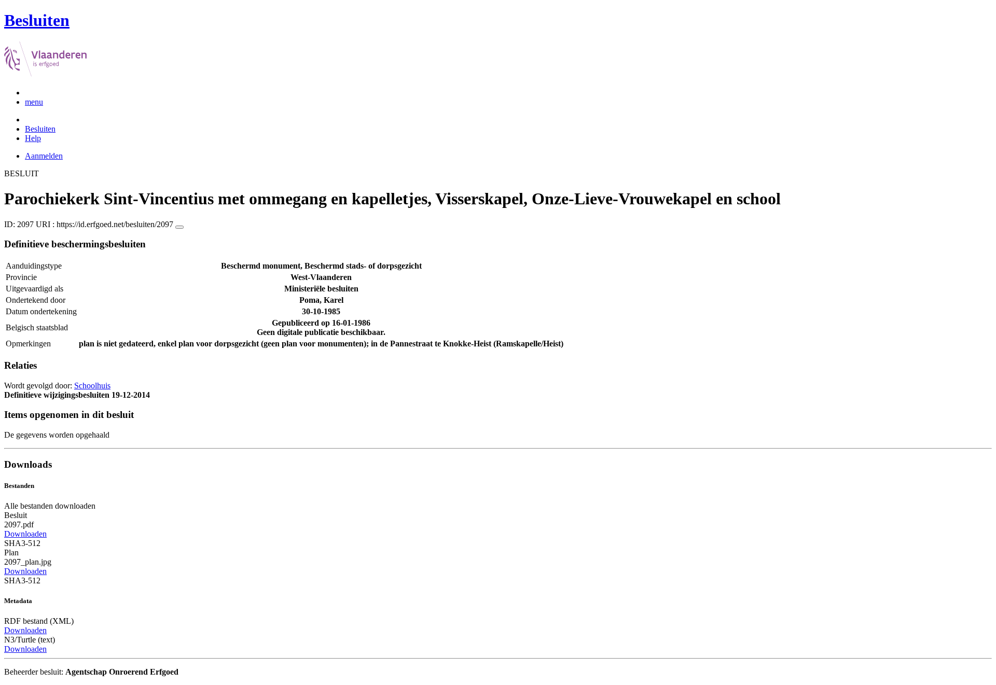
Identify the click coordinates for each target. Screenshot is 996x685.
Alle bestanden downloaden (49, 505)
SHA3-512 (22, 543)
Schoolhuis (92, 385)
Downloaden (25, 533)
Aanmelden (44, 155)
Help (33, 138)
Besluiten (40, 128)
